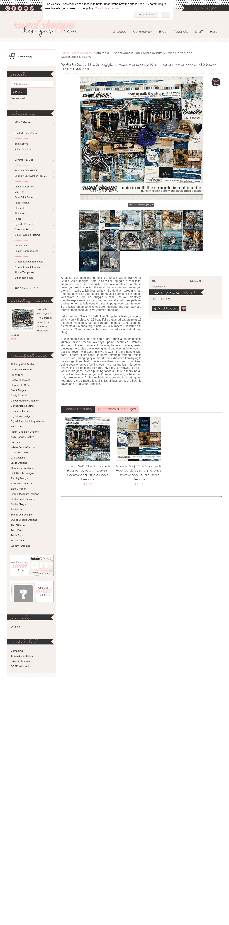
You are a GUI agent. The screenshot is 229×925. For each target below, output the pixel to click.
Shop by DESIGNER (25, 170)
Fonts (17, 218)
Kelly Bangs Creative (22, 436)
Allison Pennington (21, 369)
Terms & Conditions (22, 655)
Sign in (197, 8)
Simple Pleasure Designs (25, 493)
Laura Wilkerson (20, 452)
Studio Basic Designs (23, 499)
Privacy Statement (21, 661)
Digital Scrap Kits (24, 186)
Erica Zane (17, 426)
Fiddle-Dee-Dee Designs (25, 431)
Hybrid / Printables (24, 224)
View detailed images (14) (142, 205)
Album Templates (24, 272)
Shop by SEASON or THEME (30, 175)
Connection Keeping (22, 405)
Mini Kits (19, 191)
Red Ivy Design (19, 478)
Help (214, 32)
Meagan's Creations (22, 468)
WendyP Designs (20, 545)
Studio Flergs (18, 504)
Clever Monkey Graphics (25, 400)
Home (65, 53)
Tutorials (181, 32)
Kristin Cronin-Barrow (23, 447)
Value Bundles (82, 53)
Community (142, 32)
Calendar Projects (24, 229)
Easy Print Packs (23, 197)
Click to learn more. (107, 8)
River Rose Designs (22, 483)
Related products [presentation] (78, 409)
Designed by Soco (21, 411)
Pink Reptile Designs (22, 473)
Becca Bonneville (20, 379)
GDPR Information (21, 666)
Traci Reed (17, 530)
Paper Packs (21, 202)
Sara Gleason (18, 488)
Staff (199, 32)
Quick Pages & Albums (27, 234)
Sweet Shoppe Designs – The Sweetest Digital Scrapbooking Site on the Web (48, 28)
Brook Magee (18, 390)
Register (212, 8)
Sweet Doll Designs (22, 514)
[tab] (78, 409)
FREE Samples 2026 (26, 288)
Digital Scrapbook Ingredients (27, 421)
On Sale (15, 626)
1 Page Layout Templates (28, 261)
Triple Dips (17, 535)
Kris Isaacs (17, 442)
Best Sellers (21, 143)
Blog (163, 32)
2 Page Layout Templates (28, 267)
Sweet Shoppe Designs (24, 519)
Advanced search (18, 98)
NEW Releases (22, 122)
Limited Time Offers (25, 133)
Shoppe (119, 32)
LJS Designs (18, 457)
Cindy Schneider (20, 395)
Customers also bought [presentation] (117, 409)
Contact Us (17, 650)
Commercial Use (23, 159)
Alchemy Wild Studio (22, 364)
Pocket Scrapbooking (26, 250)
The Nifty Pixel (19, 525)
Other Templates (23, 277)
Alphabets (20, 213)
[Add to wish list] (184, 309)
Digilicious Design (21, 416)
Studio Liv (16, 509)
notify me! (159, 299)
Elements (19, 208)
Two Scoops (18, 540)
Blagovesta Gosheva (22, 385)
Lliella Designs (19, 462)
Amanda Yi (17, 374)
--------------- (21, 127)
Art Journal (20, 245)
